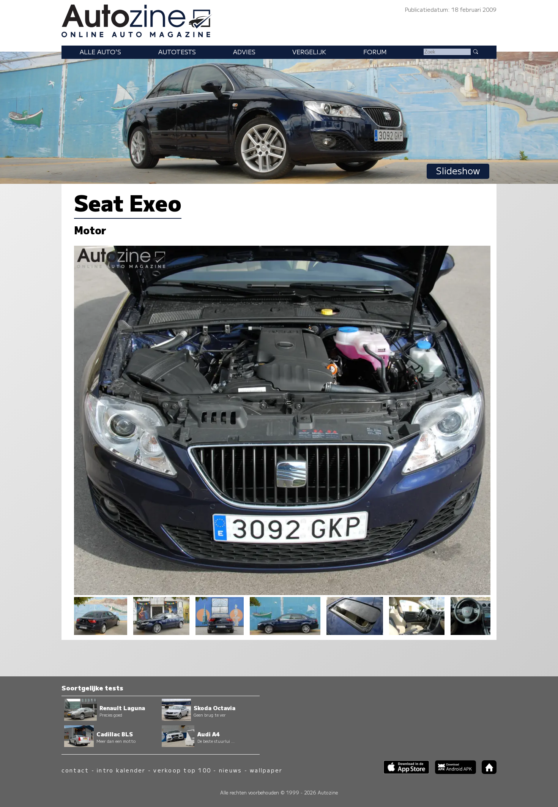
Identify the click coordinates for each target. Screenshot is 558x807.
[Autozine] (279, 19)
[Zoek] (475, 51)
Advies (244, 51)
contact (75, 770)
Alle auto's (100, 51)
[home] (486, 771)
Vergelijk (309, 51)
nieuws (230, 770)
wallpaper (266, 770)
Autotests (177, 51)
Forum (375, 51)
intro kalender (121, 770)
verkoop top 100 (182, 770)
